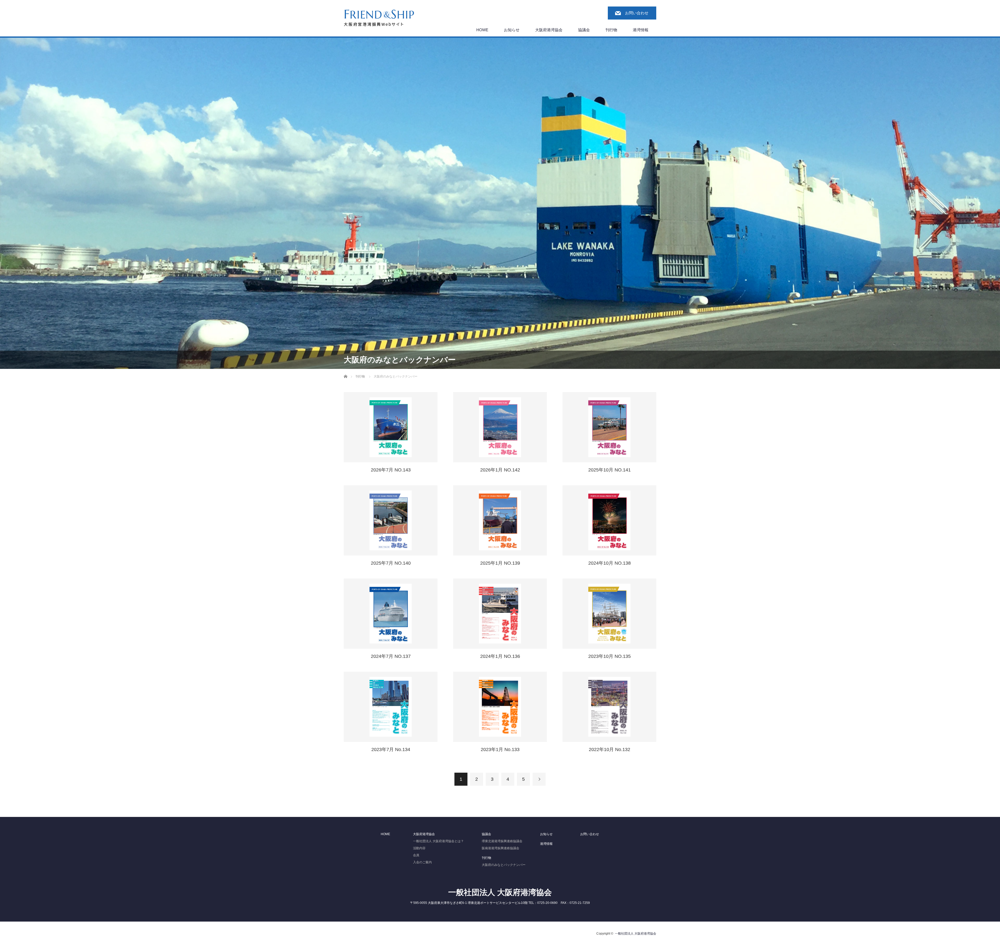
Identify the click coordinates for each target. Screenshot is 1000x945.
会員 (416, 855)
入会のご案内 (422, 862)
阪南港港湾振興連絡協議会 (500, 848)
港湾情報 (640, 30)
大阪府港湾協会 (548, 30)
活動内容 (419, 848)
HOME (482, 30)
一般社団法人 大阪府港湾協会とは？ (438, 841)
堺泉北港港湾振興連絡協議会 (502, 841)
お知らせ (512, 30)
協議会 (584, 30)
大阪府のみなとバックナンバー (504, 864)
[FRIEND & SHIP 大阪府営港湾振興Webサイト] (379, 18)
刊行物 (611, 30)
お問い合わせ (636, 13)
